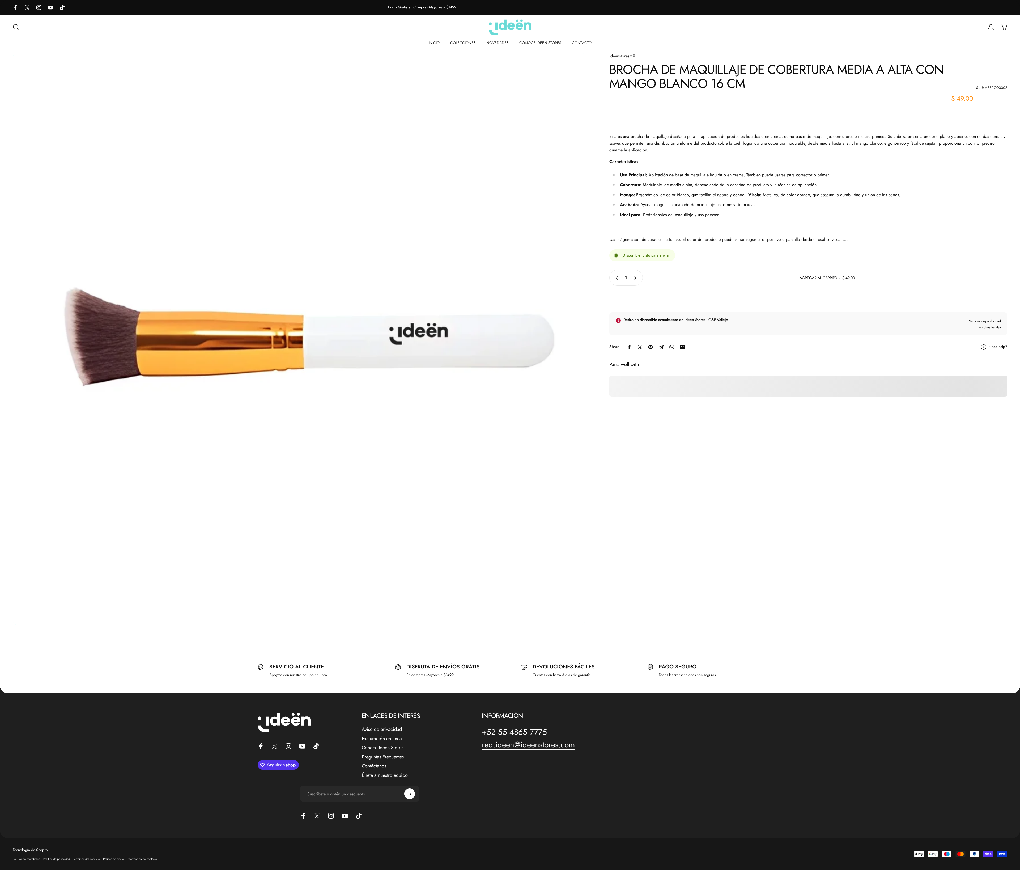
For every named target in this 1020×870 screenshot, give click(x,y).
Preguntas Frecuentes (383, 757)
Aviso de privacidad (382, 729)
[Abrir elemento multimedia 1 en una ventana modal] (299, 339)
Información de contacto (142, 859)
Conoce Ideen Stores (382, 748)
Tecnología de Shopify (30, 849)
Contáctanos (374, 766)
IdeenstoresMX (622, 56)
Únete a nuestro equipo (385, 775)
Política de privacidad (56, 859)
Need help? (998, 347)
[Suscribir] (409, 793)
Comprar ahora (808, 298)
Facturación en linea (382, 739)
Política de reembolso (26, 859)
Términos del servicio (86, 859)
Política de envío (113, 859)
